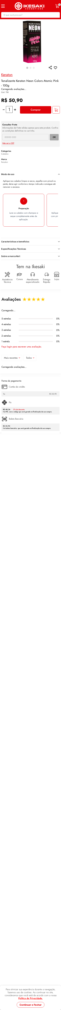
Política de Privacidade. (30, 998)
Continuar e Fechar (31, 1004)
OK (54, 154)
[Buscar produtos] (56, 15)
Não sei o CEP (8, 161)
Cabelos (10, 23)
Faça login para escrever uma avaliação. (21, 368)
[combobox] (30, 15)
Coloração (21, 23)
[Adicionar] (56, 127)
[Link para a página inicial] (3, 23)
